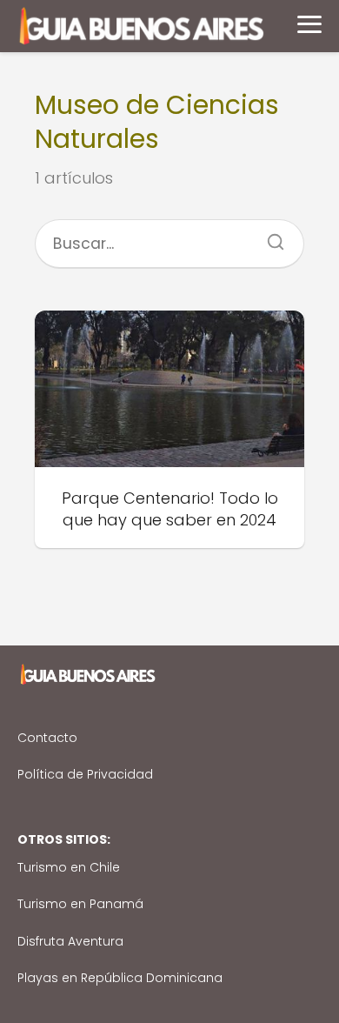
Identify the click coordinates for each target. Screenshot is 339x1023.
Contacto (47, 737)
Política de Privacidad (85, 774)
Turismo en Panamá (80, 904)
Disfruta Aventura (70, 941)
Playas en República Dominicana (120, 977)
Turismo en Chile (68, 867)
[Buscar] (269, 236)
